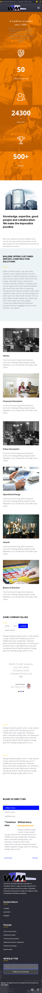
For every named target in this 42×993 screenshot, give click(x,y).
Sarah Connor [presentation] (10, 812)
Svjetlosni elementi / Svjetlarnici (14, 942)
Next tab (35, 858)
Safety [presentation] (7, 626)
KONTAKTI (7, 912)
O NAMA (6, 908)
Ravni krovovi (8, 949)
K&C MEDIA (5, 985)
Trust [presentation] (15, 626)
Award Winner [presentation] (10, 630)
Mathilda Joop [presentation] (10, 816)
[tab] (7, 626)
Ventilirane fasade (9, 935)
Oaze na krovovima (10, 931)
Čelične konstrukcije (10, 946)
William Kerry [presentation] (10, 808)
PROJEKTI (6, 916)
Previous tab (8, 858)
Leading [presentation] (23, 626)
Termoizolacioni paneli (11, 939)
